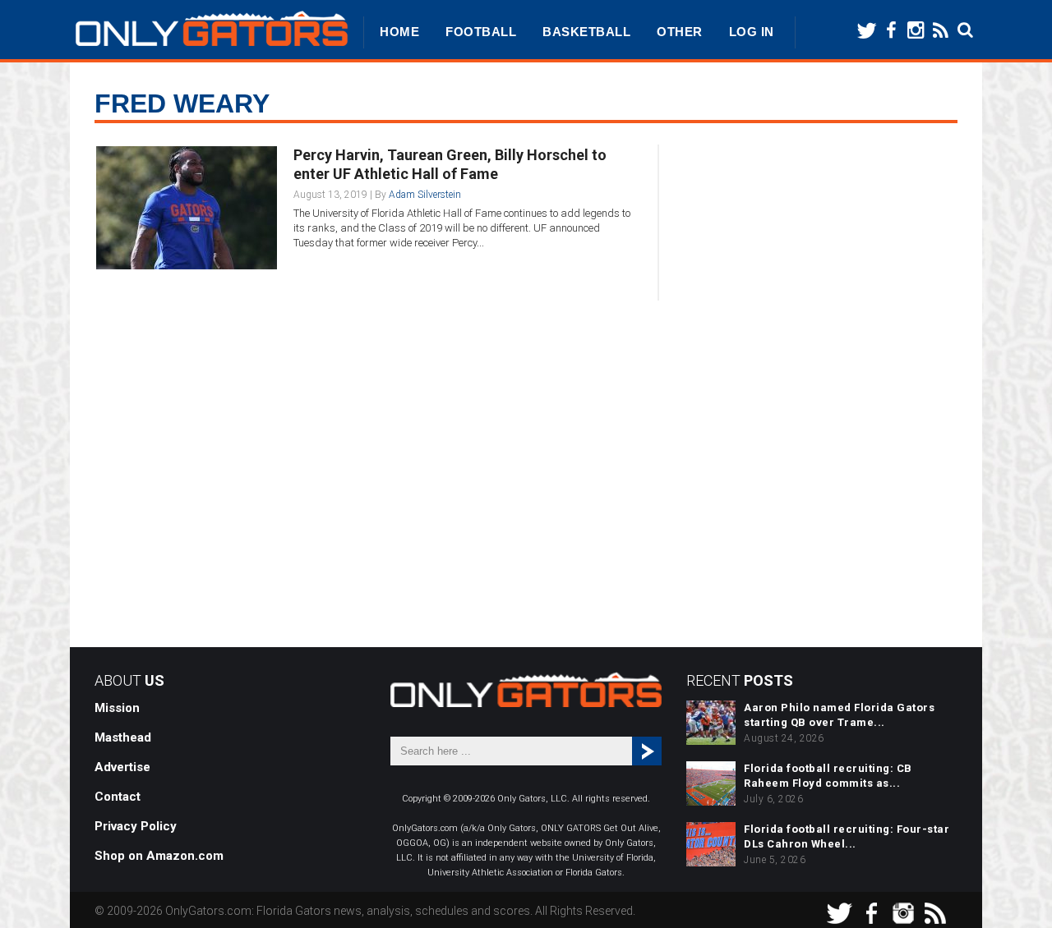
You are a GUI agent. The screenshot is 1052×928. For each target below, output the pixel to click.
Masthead (123, 737)
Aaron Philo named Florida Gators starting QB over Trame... (839, 714)
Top (1013, 889)
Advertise (122, 767)
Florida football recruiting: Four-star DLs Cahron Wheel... (846, 836)
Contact (118, 796)
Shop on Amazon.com (159, 855)
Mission (117, 708)
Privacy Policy (136, 826)
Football (480, 32)
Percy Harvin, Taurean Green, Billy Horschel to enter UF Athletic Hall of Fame (450, 164)
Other (680, 32)
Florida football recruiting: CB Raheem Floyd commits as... (828, 775)
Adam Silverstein (425, 194)
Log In (751, 32)
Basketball (586, 32)
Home (399, 32)
